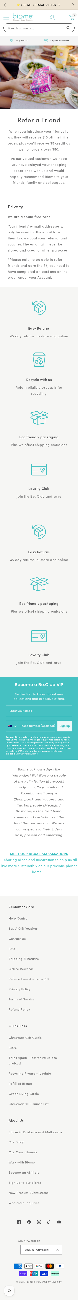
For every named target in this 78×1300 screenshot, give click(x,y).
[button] (6, 17)
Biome (31, 1281)
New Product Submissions (29, 1192)
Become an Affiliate (24, 1172)
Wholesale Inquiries (24, 1203)
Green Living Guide (24, 1093)
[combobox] (12, 726)
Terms (35, 754)
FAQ (12, 948)
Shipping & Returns (24, 958)
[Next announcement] (73, 4)
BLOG (13, 1047)
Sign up (65, 726)
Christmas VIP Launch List (29, 1104)
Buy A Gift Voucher (23, 928)
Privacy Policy (23, 754)
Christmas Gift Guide (25, 1037)
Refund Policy (19, 1009)
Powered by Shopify (49, 1281)
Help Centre (18, 918)
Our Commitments (23, 1152)
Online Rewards (21, 969)
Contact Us (17, 938)
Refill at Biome (20, 1083)
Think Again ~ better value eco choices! (33, 1060)
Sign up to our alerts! (25, 1182)
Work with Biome (22, 1162)
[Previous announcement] (5, 4)
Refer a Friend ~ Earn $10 (29, 979)
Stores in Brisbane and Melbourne (35, 1132)
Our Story (16, 1142)
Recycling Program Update (30, 1073)
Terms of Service (21, 999)
